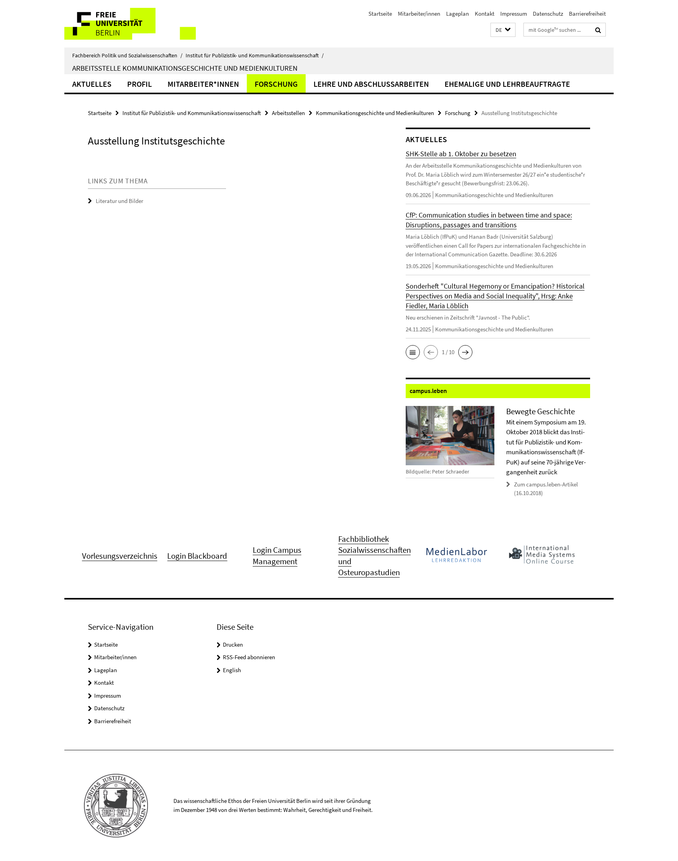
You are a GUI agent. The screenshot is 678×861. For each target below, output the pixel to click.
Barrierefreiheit (587, 13)
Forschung (276, 84)
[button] (503, 30)
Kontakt (484, 13)
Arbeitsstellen (288, 113)
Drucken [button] (233, 644)
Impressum (513, 13)
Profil (139, 84)
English (232, 670)
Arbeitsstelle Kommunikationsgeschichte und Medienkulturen (184, 68)
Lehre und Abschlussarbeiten (371, 84)
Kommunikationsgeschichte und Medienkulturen (375, 113)
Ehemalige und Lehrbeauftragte (507, 84)
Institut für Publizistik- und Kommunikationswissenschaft (255, 55)
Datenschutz (548, 13)
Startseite (380, 13)
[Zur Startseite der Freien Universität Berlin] (130, 24)
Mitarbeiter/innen (419, 13)
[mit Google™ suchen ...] (598, 30)
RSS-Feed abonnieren (249, 657)
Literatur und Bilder (119, 201)
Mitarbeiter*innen (203, 84)
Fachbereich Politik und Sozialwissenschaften (127, 55)
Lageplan (457, 13)
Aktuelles (91, 84)
